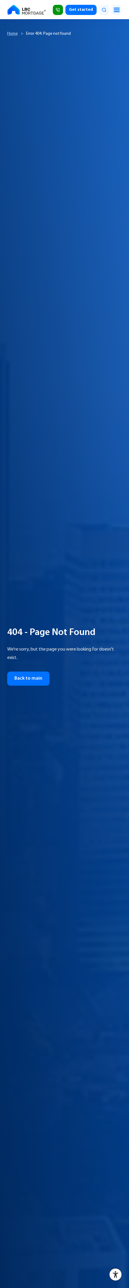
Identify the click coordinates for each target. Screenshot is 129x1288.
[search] (104, 10)
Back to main (28, 678)
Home (12, 33)
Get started (81, 9)
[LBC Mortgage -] (27, 10)
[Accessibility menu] (115, 1274)
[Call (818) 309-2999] (58, 10)
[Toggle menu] (117, 10)
